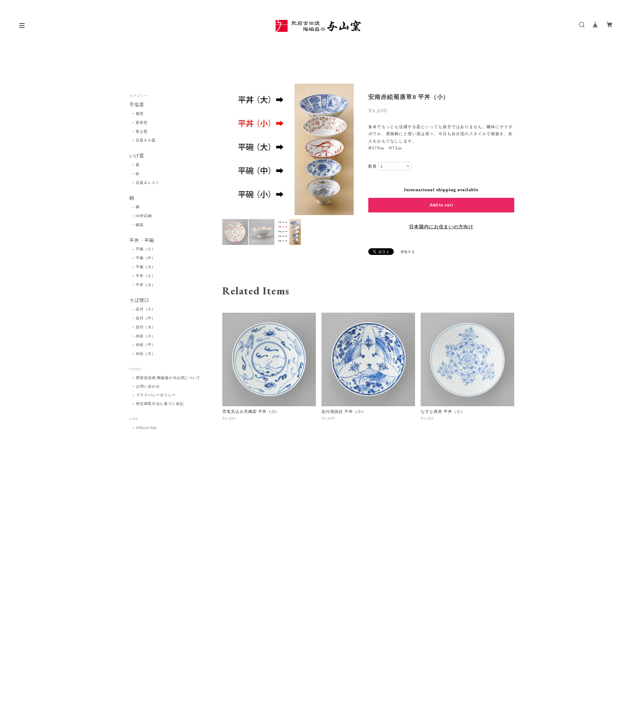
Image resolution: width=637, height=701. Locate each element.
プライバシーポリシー (156, 395)
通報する (407, 252)
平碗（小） (146, 249)
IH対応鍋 (144, 216)
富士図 (142, 131)
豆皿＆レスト (148, 183)
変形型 (142, 122)
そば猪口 (139, 300)
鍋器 (140, 225)
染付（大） (146, 327)
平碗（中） (146, 258)
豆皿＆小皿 (146, 140)
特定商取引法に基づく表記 (160, 404)
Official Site (146, 428)
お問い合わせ (148, 386)
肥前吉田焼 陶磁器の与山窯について (168, 378)
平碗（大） (146, 267)
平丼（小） (146, 276)
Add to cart (441, 205)
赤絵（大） (146, 353)
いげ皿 (136, 156)
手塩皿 (136, 105)
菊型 (140, 114)
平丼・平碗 (141, 241)
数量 (372, 166)
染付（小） (146, 309)
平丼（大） (146, 285)
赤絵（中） (146, 345)
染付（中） (146, 318)
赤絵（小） (146, 336)
